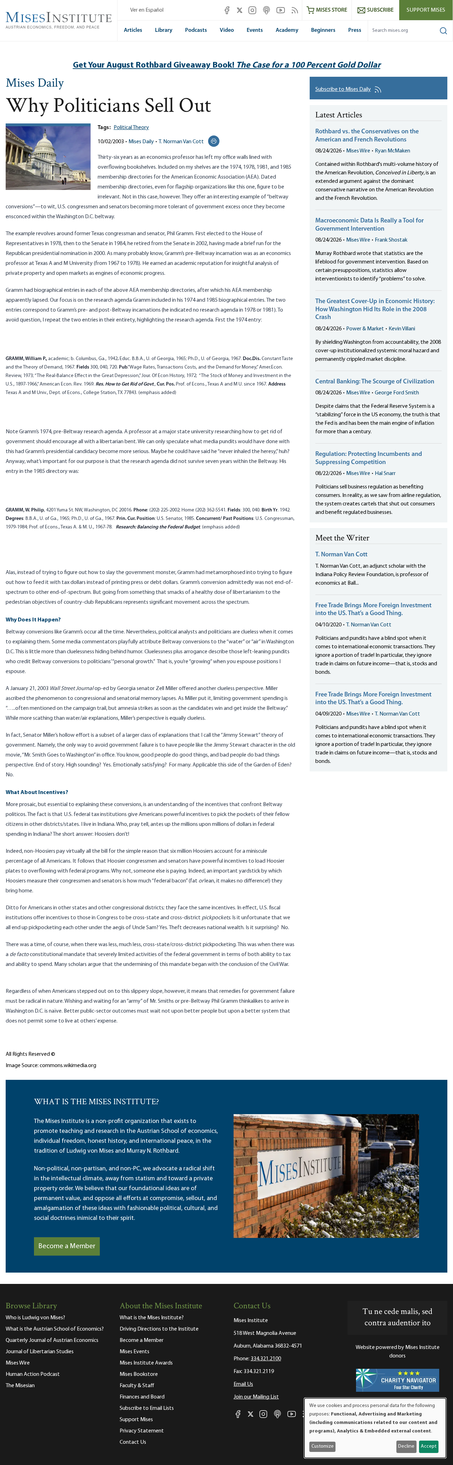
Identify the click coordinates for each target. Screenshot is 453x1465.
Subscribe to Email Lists (147, 1408)
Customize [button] (322, 1446)
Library (163, 30)
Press (354, 30)
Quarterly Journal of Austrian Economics (52, 1340)
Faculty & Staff (137, 1386)
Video (227, 30)
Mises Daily (35, 84)
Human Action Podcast (33, 1374)
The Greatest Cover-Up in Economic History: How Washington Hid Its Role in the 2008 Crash (375, 310)
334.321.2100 (266, 1359)
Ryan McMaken (392, 151)
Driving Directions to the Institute (159, 1329)
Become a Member (67, 1246)
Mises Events (134, 1352)
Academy (287, 30)
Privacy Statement (142, 1431)
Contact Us (133, 1442)
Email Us (243, 1384)
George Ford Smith (397, 393)
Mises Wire (358, 151)
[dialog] (375, 1428)
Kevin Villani (402, 329)
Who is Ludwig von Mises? (35, 1318)
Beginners (323, 30)
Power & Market (365, 329)
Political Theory (131, 128)
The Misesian (20, 1386)
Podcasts (196, 30)
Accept (428, 1446)
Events (255, 30)
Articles (133, 30)
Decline (406, 1446)
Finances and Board (142, 1397)
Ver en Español (147, 10)
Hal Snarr (385, 473)
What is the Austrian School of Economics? (55, 1329)
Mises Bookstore (139, 1374)
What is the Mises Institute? (152, 1318)
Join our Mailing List (256, 1397)
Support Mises (426, 10)
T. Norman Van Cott (181, 142)
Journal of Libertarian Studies (40, 1352)
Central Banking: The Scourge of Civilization (374, 382)
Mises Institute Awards (146, 1363)
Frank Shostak (391, 240)
